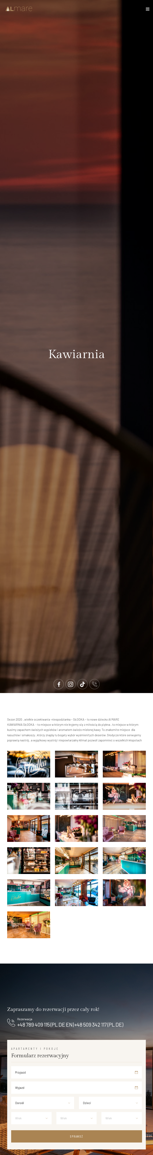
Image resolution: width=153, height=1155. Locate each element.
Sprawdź (76, 1136)
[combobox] (42, 1103)
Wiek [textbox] (18, 1118)
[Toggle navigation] (147, 10)
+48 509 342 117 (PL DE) (98, 1024)
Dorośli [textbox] (19, 1103)
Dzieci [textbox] (87, 1103)
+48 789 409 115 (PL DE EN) (45, 1024)
